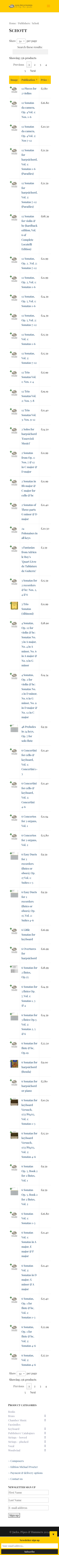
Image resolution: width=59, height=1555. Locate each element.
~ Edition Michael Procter (23, 1467)
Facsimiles (14, 1424)
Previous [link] (18, 64)
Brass (11, 1416)
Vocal (11, 1446)
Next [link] (33, 71)
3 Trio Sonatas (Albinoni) (27, 608)
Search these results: (30, 47)
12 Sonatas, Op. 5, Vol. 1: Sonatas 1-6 (28, 301)
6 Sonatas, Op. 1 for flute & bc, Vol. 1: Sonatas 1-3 (28, 1308)
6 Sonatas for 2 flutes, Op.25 (29, 972)
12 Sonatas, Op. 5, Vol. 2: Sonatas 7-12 (29, 320)
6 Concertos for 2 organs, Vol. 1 (29, 821)
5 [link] (25, 71)
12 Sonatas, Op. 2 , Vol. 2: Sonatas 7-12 (29, 263)
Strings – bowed (17, 1437)
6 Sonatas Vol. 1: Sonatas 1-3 (28, 1218)
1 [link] (29, 64)
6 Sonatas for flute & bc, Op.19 (29, 1047)
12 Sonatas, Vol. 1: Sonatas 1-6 (28, 339)
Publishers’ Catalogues (21, 1433)
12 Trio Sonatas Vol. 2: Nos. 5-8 (28, 396)
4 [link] (46, 64)
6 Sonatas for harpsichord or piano (29, 1085)
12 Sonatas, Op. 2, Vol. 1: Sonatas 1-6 (28, 282)
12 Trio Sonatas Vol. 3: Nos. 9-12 (28, 414)
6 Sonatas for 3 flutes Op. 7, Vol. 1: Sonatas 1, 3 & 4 (29, 996)
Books (11, 1411)
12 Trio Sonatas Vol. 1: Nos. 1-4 (28, 377)
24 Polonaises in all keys (29, 533)
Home (12, 23)
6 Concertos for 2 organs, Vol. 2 (29, 840)
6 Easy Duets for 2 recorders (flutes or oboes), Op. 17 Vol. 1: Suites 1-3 (29, 868)
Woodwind (14, 1450)
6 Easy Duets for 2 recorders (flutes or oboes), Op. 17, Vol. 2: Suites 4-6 (29, 906)
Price (44, 79)
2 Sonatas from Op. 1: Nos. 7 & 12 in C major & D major (29, 462)
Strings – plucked (18, 1441)
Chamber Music (17, 1420)
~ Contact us (15, 1478)
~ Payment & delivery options (25, 1472)
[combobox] (21, 41)
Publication (28, 79)
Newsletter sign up (29, 1540)
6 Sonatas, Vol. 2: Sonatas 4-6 (28, 1360)
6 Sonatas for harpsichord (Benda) (29, 1066)
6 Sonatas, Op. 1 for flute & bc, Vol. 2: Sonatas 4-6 (28, 1336)
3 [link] (40, 64)
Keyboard (13, 1428)
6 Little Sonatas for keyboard (28, 934)
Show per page (23, 41)
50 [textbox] (20, 41)
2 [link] (34, 64)
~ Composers (16, 1461)
